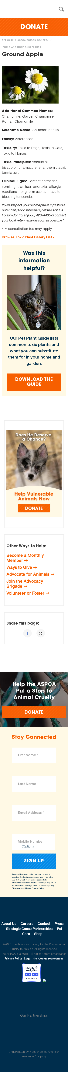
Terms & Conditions (21, 888)
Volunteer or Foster (25, 593)
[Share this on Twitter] (40, 633)
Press (59, 923)
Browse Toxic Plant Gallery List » (28, 237)
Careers (27, 923)
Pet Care (8, 40)
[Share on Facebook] (27, 633)
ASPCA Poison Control (33, 40)
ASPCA (34, 911)
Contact (44, 923)
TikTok (53, 992)
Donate (34, 27)
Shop (38, 933)
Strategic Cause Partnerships (29, 928)
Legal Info (30, 958)
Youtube (34, 992)
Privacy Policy (38, 888)
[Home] (35, 9)
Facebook (14, 992)
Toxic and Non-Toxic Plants (21, 47)
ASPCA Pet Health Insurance (34, 1043)
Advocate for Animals (27, 574)
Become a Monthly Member (25, 557)
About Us (8, 923)
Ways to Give (19, 567)
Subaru (34, 1027)
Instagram (43, 992)
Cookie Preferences (50, 958)
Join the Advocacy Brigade (24, 583)
